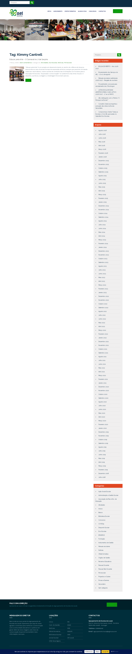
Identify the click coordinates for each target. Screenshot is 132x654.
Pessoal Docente (103, 565)
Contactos (102, 11)
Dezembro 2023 (103, 251)
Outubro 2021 (102, 349)
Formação (101, 539)
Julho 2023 (102, 270)
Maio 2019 (101, 458)
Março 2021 (102, 375)
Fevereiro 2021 (103, 379)
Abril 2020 (101, 417)
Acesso (118, 11)
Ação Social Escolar (104, 491)
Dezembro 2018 (103, 473)
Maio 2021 (101, 368)
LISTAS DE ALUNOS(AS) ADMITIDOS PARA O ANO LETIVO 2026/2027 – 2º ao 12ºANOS (105, 92)
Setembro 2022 (103, 307)
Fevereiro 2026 (103, 153)
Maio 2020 (101, 413)
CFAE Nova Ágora (54, 641)
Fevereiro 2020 (103, 424)
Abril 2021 (101, 371)
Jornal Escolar (54, 638)
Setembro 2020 (103, 398)
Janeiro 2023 (102, 292)
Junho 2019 (102, 454)
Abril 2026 (101, 145)
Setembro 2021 (103, 353)
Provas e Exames (103, 580)
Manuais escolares (104, 546)
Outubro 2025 (102, 168)
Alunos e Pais (82, 11)
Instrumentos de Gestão (105, 542)
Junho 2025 (102, 183)
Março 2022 (102, 330)
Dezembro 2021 (103, 341)
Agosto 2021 (102, 356)
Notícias (60, 62)
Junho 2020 (102, 409)
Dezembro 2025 (103, 160)
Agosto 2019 (102, 447)
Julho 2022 (102, 315)
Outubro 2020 (102, 394)
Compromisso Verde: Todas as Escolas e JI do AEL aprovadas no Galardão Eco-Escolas (106, 114)
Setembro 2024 (103, 217)
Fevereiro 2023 (103, 289)
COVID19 (101, 524)
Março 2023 (102, 285)
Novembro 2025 (103, 164)
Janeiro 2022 (102, 338)
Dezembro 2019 (103, 432)
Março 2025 (102, 194)
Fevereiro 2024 (103, 243)
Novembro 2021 (103, 345)
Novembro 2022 (103, 300)
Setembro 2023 (103, 262)
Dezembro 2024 (103, 206)
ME (68, 622)
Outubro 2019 (102, 439)
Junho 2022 (102, 319)
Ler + (28, 80)
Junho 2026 (102, 138)
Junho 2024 (102, 228)
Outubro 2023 (102, 258)
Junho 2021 (102, 364)
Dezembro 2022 (103, 296)
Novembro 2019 (103, 436)
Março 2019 (102, 466)
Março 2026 (102, 149)
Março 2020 (102, 420)
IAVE (68, 634)
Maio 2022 (101, 322)
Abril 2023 (101, 281)
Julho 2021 (101, 360)
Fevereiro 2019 (103, 469)
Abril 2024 (101, 236)
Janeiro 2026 (102, 157)
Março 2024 (102, 240)
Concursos (92, 11)
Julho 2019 (101, 451)
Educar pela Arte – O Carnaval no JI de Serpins (28, 59)
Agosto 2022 (102, 311)
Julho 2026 (102, 134)
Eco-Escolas (53, 62)
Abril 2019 (101, 462)
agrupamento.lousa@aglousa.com (105, 631)
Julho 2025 (101, 179)
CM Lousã (70, 638)
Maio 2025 (101, 187)
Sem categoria (102, 588)
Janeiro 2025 (102, 202)
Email (112, 604)
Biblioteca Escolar (104, 516)
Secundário (102, 584)
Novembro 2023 (103, 255)
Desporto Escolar (103, 527)
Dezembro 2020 (103, 387)
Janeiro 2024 (102, 247)
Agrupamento (57, 11)
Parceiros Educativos (104, 561)
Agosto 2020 (102, 402)
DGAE (69, 625)
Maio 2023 (101, 277)
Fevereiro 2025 (103, 198)
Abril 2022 (101, 326)
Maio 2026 (101, 142)
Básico (100, 512)
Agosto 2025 (102, 175)
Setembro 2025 (103, 172)
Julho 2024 (102, 224)
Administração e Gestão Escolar (108, 495)
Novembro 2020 (103, 390)
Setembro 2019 (103, 443)
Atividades (44, 62)
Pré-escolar (68, 62)
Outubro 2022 (102, 304)
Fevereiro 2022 (103, 334)
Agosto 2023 (102, 266)
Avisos (100, 509)
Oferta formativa (103, 554)
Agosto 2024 (102, 221)
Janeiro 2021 (102, 383)
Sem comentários (26, 62)
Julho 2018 (101, 477)
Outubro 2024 (102, 213)
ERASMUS (101, 535)
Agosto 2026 (102, 130)
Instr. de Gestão (54, 625)
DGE (68, 628)
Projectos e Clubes (104, 576)
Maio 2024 (101, 232)
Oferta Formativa (70, 11)
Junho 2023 (102, 273)
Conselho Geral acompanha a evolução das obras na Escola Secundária (106, 106)
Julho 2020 (102, 405)
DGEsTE (69, 631)
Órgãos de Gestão (104, 558)
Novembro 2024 (103, 209)
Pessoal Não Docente (105, 569)
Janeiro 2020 (102, 428)
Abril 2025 (101, 191)
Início (49, 11)
